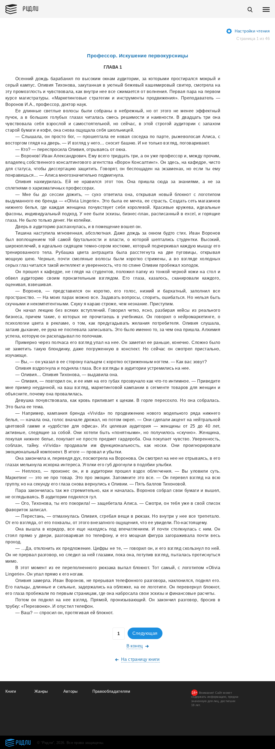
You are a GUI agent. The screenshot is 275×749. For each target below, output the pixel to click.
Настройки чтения (252, 31)
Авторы (70, 691)
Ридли (31, 8)
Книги (10, 691)
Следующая (145, 633)
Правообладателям (111, 691)
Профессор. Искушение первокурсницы (137, 55)
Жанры (41, 691)
